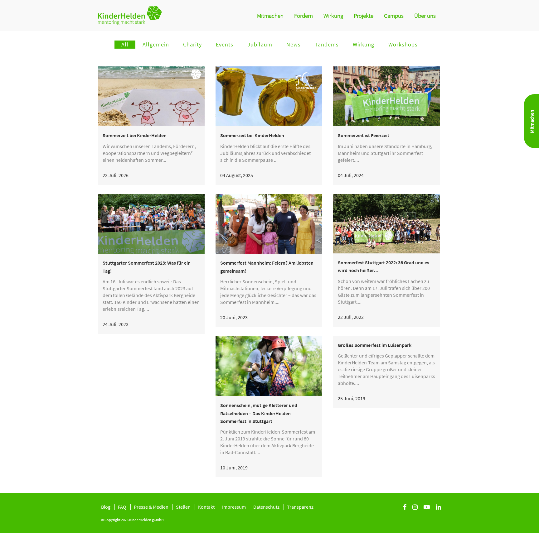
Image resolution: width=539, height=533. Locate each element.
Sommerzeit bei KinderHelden (135, 135)
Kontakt (206, 507)
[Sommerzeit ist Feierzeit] (386, 96)
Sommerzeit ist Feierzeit (363, 135)
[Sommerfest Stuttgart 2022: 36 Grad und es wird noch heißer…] (386, 223)
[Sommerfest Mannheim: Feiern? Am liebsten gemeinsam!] (269, 224)
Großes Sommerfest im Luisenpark (374, 345)
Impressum (234, 507)
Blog (105, 507)
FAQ (122, 507)
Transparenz (300, 507)
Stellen (183, 507)
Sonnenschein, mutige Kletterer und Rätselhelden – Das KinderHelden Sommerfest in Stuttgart (258, 413)
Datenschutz (266, 507)
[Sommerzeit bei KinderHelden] (151, 96)
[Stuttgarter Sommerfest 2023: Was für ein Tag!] (151, 224)
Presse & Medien (151, 507)
